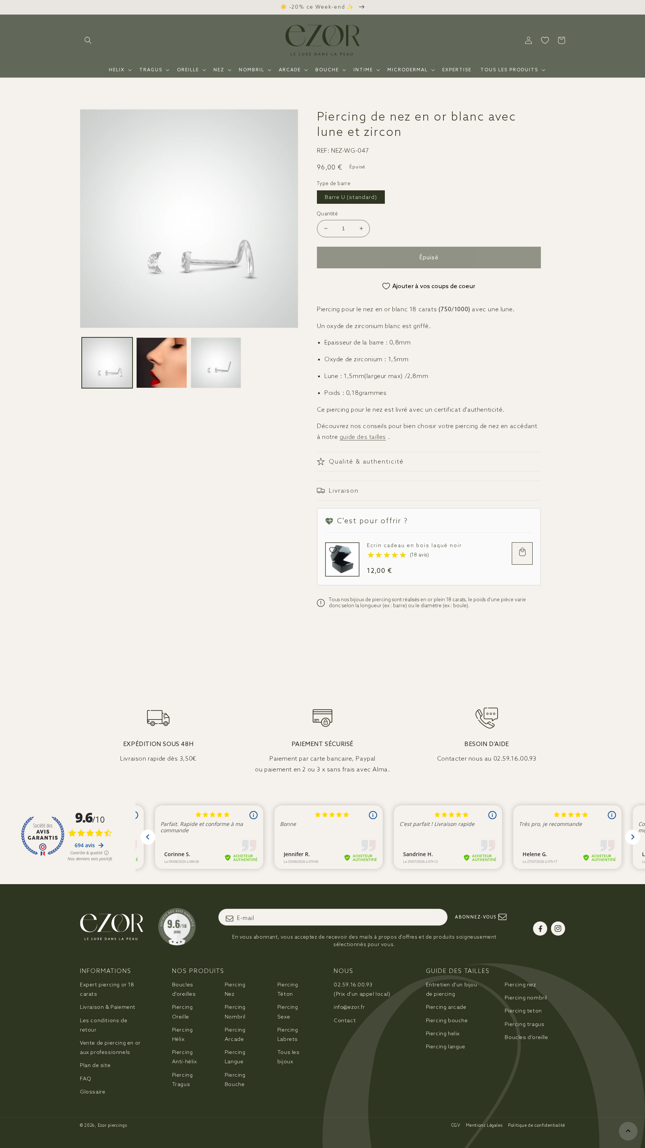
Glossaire (92, 1091)
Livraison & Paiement (107, 1007)
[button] (88, 40)
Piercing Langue (235, 1057)
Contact (345, 1020)
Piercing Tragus (182, 1079)
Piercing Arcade (235, 1034)
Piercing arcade (446, 1007)
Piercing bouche (447, 1020)
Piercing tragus (524, 1024)
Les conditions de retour (103, 1025)
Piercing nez (520, 984)
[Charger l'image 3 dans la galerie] (216, 362)
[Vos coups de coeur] (545, 40)
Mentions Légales (484, 1125)
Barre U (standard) (351, 197)
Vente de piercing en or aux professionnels (110, 1047)
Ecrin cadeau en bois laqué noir (414, 545)
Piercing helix (443, 1033)
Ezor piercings (112, 1125)
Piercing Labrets (287, 1034)
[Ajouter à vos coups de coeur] (333, 550)
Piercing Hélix (182, 1034)
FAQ (85, 1078)
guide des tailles (363, 436)
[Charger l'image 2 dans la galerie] (161, 362)
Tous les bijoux (288, 1057)
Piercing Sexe (287, 1012)
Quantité (327, 213)
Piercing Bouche (235, 1079)
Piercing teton (523, 1010)
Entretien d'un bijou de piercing (451, 989)
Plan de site (95, 1065)
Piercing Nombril (235, 1012)
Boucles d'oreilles (184, 989)
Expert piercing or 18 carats (107, 989)
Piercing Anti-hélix (184, 1057)
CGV (455, 1125)
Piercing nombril (526, 997)
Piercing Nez (235, 989)
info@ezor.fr (349, 1007)
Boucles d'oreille (526, 1037)
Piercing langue (445, 1046)
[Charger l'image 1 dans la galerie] (107, 362)
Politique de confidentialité (536, 1125)
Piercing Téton (287, 989)
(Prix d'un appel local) (362, 989)
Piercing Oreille (182, 1012)
